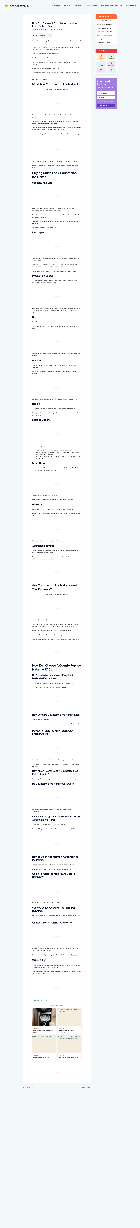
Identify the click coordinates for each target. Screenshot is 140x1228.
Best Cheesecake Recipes (105, 24)
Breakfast (111, 57)
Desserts (78, 6)
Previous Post (28, 1087)
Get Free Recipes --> (106, 105)
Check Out (35, 1000)
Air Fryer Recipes (102, 39)
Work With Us (131, 6)
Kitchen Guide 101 (20, 5)
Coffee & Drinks (91, 6)
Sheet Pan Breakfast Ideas (105, 31)
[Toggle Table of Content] (49, 35)
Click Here (75, 639)
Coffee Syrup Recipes (104, 42)
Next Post (86, 1087)
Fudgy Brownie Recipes (104, 28)
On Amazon (43, 1000)
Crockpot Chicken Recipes (105, 35)
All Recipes (56, 6)
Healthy (101, 70)
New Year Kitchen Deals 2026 (111, 6)
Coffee (111, 70)
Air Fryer (67, 6)
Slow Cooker (111, 64)
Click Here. (74, 955)
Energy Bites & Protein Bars (105, 20)
